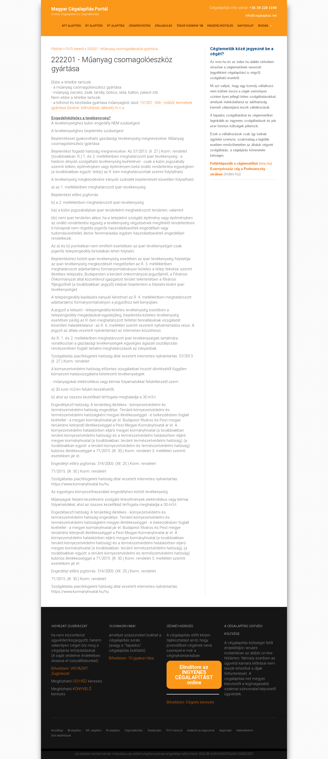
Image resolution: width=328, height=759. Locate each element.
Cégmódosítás (140, 25)
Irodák (263, 25)
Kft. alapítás (93, 730)
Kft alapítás (71, 25)
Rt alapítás (116, 25)
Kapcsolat (246, 25)
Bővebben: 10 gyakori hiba (131, 658)
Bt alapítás (94, 25)
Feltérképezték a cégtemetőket (234, 163)
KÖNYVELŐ (82, 689)
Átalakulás (163, 25)
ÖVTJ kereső (174, 730)
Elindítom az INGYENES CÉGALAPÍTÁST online (194, 675)
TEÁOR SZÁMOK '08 (190, 25)
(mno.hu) (265, 163)
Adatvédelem (244, 730)
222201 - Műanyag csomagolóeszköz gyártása (122, 49)
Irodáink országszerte (201, 730)
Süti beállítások (61, 735)
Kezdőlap (57, 730)
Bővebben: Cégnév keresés (190, 702)
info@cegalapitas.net (261, 15)
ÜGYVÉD (80, 681)
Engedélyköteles (220, 25)
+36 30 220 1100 (263, 8)
